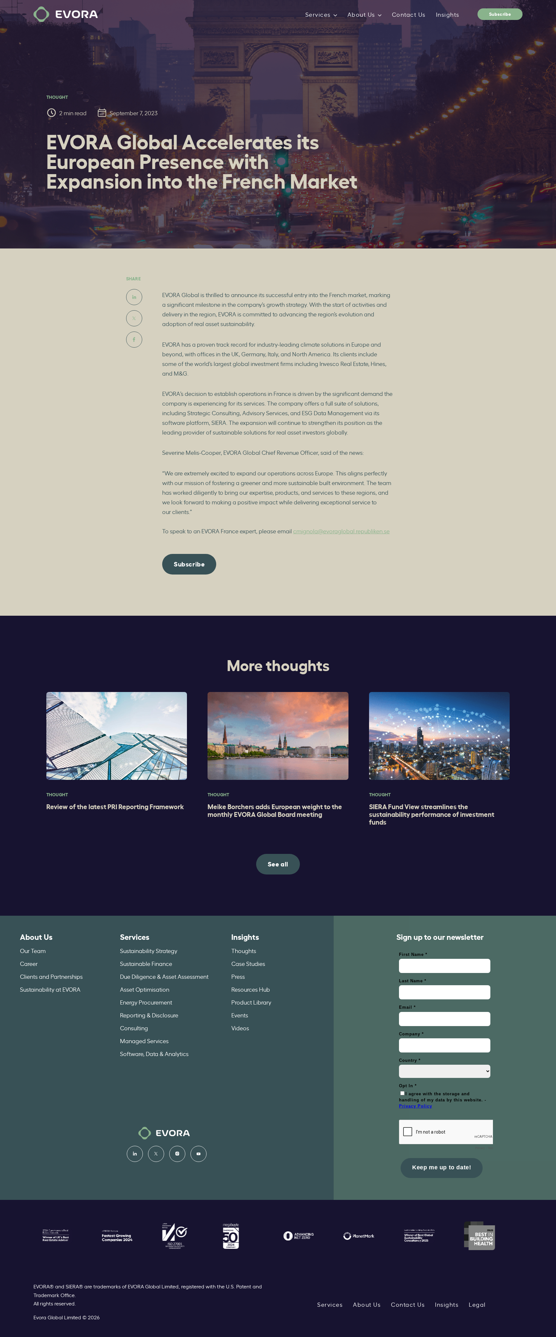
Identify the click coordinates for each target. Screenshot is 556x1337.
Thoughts (243, 950)
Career (29, 963)
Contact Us (409, 14)
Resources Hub (250, 989)
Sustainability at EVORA (50, 989)
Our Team (33, 950)
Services (318, 14)
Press (238, 976)
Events (239, 1015)
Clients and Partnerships (51, 976)
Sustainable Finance (146, 963)
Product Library (251, 1002)
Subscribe (500, 13)
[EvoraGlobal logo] (65, 14)
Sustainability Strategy (148, 950)
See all (278, 863)
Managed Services (144, 1040)
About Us (361, 14)
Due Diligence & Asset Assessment (164, 976)
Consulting (134, 1028)
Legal (477, 1304)
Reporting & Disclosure (149, 1015)
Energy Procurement (146, 1002)
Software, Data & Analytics (154, 1053)
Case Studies (248, 963)
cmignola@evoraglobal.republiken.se (341, 531)
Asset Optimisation (144, 989)
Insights (447, 14)
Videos (240, 1028)
